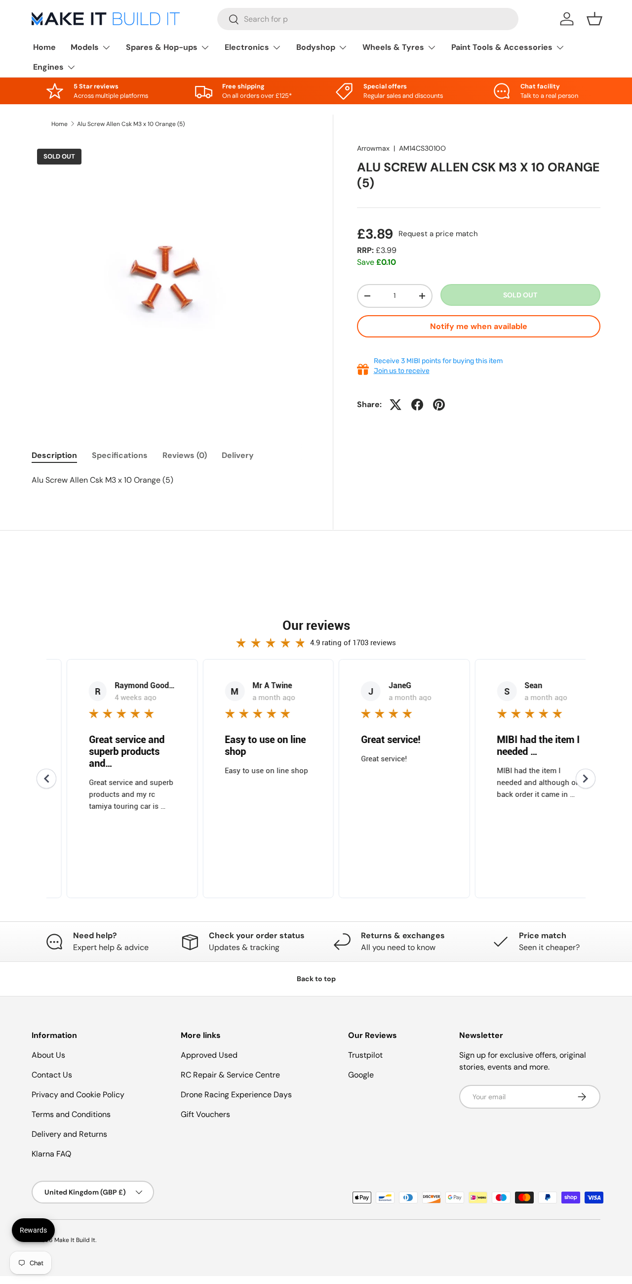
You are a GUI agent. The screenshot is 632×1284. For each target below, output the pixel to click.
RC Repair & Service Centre (230, 1075)
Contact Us (52, 1075)
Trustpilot (365, 1055)
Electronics (247, 47)
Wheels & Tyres (393, 47)
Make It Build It (74, 1240)
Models (85, 47)
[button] (594, 19)
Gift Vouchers (205, 1114)
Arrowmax (373, 148)
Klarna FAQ (51, 1154)
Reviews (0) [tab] (184, 455)
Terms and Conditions (71, 1114)
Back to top (316, 978)
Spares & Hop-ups (162, 47)
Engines (48, 67)
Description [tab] (54, 455)
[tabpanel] (170, 480)
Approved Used (209, 1055)
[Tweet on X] (395, 404)
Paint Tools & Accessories (502, 47)
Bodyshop (315, 47)
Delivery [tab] (238, 455)
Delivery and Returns (69, 1134)
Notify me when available (478, 326)
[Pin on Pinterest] (439, 404)
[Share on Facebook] (417, 404)
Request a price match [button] (438, 234)
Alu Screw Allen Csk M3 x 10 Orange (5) (131, 124)
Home (44, 47)
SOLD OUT (520, 294)
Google (361, 1075)
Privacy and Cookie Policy (78, 1094)
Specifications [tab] (120, 455)
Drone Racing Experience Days (236, 1094)
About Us (48, 1055)
